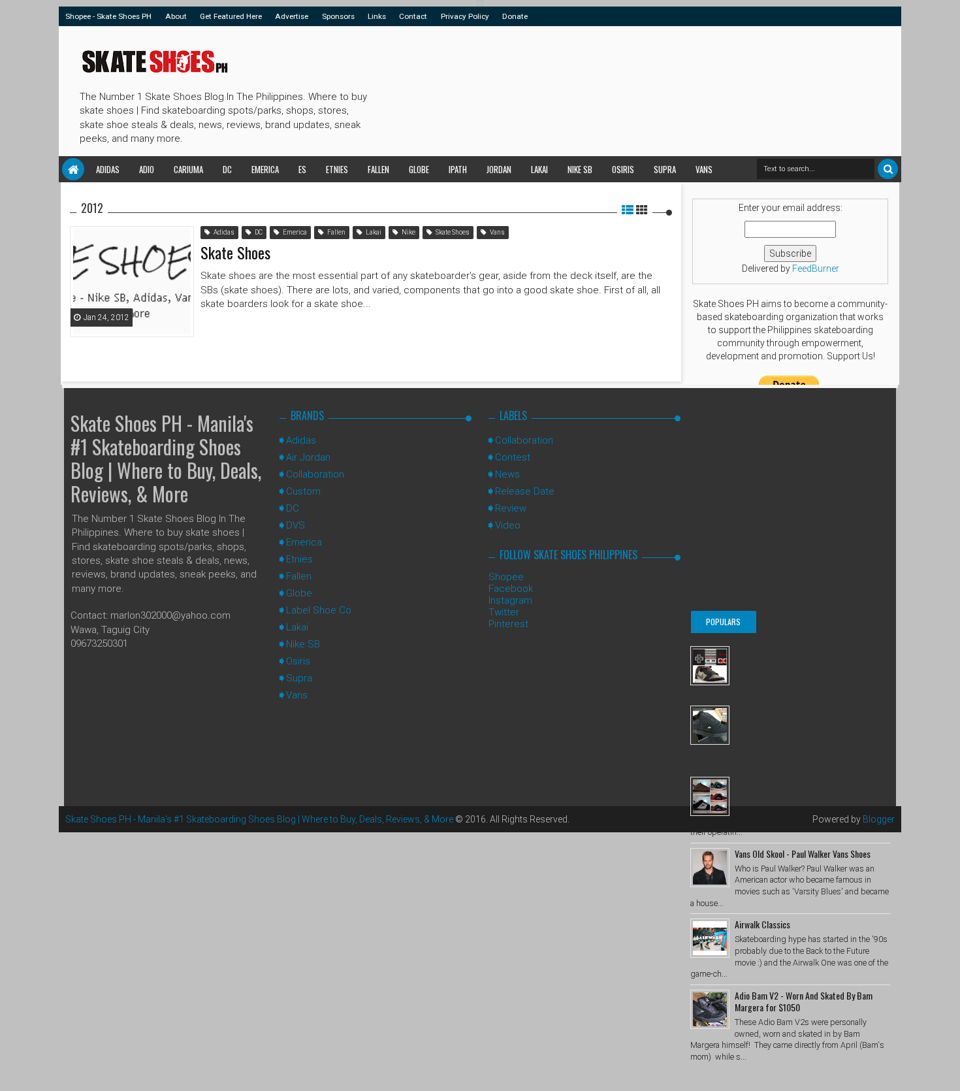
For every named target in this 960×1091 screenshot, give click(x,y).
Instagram (510, 600)
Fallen (378, 169)
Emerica (265, 169)
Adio (146, 169)
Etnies (337, 169)
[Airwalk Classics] (710, 938)
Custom (303, 491)
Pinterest (508, 624)
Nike (407, 232)
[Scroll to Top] (944, 1068)
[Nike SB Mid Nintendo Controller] (710, 666)
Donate (515, 16)
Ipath (458, 169)
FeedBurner (815, 268)
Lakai (539, 169)
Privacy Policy (465, 16)
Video (507, 525)
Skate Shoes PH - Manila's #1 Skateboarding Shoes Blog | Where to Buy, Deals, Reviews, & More (166, 458)
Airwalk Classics (762, 924)
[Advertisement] (610, 88)
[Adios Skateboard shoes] (710, 796)
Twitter (503, 612)
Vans (704, 169)
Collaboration (315, 474)
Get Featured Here (231, 16)
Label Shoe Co (318, 610)
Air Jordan (308, 457)
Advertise (291, 16)
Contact (413, 16)
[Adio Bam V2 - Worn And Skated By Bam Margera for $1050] (710, 1009)
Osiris (623, 169)
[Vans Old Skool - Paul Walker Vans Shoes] (710, 868)
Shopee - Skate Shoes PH (108, 16)
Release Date (524, 491)
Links (377, 16)
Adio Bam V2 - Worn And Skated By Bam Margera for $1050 (803, 1001)
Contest (512, 457)
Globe (419, 169)
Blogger (879, 819)
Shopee (506, 577)
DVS (295, 525)
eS (302, 169)
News (507, 474)
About (176, 16)
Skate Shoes (452, 232)
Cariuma (188, 169)
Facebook (510, 588)
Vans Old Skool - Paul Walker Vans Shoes (803, 853)
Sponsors (338, 16)
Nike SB (580, 169)
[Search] (888, 169)
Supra (665, 169)
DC (227, 169)
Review (510, 508)
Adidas (108, 169)
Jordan (499, 169)
